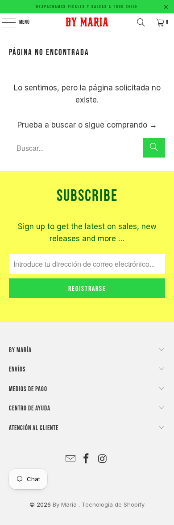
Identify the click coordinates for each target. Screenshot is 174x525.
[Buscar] (141, 22)
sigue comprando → (121, 124)
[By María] (87, 22)
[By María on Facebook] (86, 459)
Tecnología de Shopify (113, 504)
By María (66, 504)
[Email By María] (70, 459)
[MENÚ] (4, 22)
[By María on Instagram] (102, 459)
